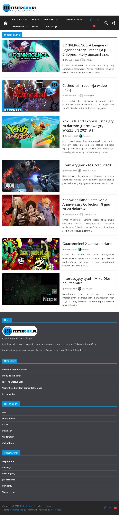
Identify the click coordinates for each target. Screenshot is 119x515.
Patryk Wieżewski (89, 170)
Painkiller (7, 430)
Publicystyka (51, 19)
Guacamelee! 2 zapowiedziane (87, 243)
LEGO (5, 424)
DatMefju (88, 60)
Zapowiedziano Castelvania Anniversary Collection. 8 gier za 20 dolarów (86, 204)
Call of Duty (8, 443)
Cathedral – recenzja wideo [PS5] (84, 87)
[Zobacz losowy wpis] (113, 23)
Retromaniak (8, 394)
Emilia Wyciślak (88, 288)
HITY (33, 19)
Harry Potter (8, 418)
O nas (35, 26)
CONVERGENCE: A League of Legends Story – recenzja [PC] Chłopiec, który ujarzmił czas (86, 49)
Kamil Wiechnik (90, 214)
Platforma (18, 19)
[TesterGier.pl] (5, 23)
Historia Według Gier (12, 381)
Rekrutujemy (8, 473)
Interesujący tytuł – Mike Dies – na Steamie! (87, 280)
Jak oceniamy (8, 479)
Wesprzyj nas (8, 492)
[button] (25, 20)
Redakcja (6, 467)
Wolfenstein (8, 436)
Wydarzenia (72, 19)
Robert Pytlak (89, 95)
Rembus (86, 136)
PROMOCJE (51, 26)
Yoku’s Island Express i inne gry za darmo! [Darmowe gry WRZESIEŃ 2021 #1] (87, 125)
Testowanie (18, 26)
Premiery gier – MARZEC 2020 (86, 165)
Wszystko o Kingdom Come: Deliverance (22, 388)
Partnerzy (7, 485)
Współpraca (8, 461)
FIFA (4, 412)
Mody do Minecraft (11, 375)
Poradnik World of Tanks (14, 369)
